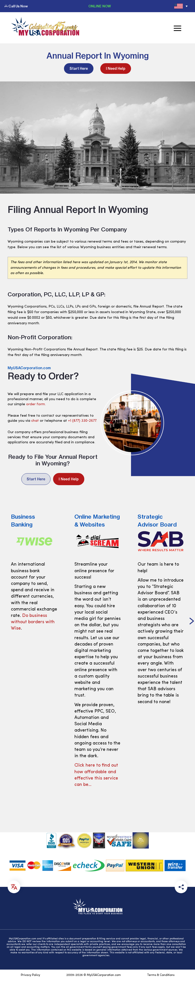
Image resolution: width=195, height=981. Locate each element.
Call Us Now (18, 6)
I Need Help (115, 68)
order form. (36, 404)
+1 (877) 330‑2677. (82, 421)
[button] (191, 621)
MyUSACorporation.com (29, 368)
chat (35, 421)
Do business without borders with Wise (33, 622)
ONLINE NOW (99, 6)
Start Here (79, 68)
